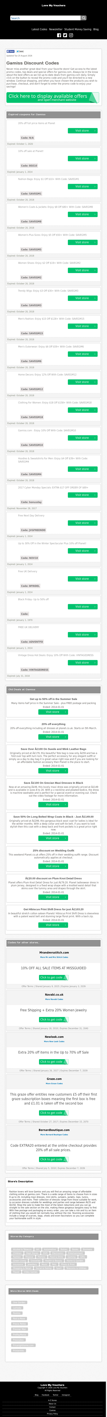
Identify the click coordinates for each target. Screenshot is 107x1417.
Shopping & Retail (22, 1268)
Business (87, 1249)
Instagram (66, 1395)
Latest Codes (39, 29)
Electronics (57, 1253)
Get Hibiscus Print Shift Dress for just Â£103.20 (54, 909)
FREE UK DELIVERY (28, 627)
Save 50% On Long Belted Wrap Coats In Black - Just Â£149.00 (53, 816)
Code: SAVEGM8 (31, 221)
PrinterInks (18, 1350)
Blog (96, 29)
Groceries (35, 1260)
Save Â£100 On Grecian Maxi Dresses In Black (53, 782)
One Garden (19, 1302)
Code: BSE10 (29, 165)
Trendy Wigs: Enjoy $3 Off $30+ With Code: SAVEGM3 (48, 290)
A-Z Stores (52, 1400)
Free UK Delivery (27, 571)
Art (37, 1249)
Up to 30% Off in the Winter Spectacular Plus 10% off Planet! (52, 543)
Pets (54, 1264)
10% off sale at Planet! (30, 151)
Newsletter (55, 29)
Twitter (55, 1395)
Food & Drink (56, 1257)
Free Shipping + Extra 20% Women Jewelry (53, 1010)
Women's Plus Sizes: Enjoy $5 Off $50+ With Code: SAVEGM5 (52, 235)
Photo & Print (68, 1264)
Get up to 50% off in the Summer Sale (53, 699)
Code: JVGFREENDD (33, 530)
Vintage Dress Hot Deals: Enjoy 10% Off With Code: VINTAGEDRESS (55, 655)
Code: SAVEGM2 (31, 277)
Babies (64, 1249)
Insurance (18, 1264)
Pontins (16, 1313)
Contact (52, 1407)
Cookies (52, 1410)
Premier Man (19, 1329)
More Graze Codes (54, 1083)
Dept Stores (32, 1253)
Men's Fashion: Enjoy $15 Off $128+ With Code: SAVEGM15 (51, 318)
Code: (24, 613)
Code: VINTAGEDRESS (34, 669)
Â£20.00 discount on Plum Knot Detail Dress (53, 878)
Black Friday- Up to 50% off (33, 599)
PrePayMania (19, 1334)
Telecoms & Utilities (76, 1268)
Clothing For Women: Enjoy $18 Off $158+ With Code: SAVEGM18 (55, 402)
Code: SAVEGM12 (32, 389)
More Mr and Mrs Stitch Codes (54, 957)
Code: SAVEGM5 (31, 249)
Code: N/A (27, 137)
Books (75, 1249)
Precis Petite (19, 1324)
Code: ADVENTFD (32, 641)
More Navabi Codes (54, 999)
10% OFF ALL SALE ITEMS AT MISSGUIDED (53, 968)
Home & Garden (75, 1260)
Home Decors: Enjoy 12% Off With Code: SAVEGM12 (47, 374)
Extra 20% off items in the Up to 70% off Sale (53, 1052)
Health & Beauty (53, 1260)
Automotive (50, 1249)
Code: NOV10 (29, 557)
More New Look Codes (54, 1041)
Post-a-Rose (19, 1318)
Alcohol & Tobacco (22, 1249)
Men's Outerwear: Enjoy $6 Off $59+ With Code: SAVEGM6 (51, 346)
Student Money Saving (77, 29)
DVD (45, 1253)
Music (44, 1264)
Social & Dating (43, 1268)
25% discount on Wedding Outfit (53, 850)
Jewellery (32, 1264)
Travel (16, 1272)
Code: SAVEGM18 (32, 417)
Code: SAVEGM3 (31, 305)
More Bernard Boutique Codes (54, 1135)
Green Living (19, 1260)
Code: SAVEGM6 (31, 361)
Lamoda (17, 1308)
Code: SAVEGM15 (32, 333)
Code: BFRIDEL (30, 585)
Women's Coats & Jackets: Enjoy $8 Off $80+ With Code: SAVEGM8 (55, 207)
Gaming (72, 1257)
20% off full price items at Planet (36, 123)
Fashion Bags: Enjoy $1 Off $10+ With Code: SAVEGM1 (48, 179)
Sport (59, 1268)
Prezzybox (18, 1340)
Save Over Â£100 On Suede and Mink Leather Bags (53, 749)
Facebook (45, 1395)
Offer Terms (27, 986)
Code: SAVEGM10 (32, 445)
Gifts (82, 1257)
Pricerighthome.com (23, 1345)
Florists (41, 1257)
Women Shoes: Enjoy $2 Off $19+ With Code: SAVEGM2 (49, 263)
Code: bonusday (31, 502)
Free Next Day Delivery (31, 515)
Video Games (30, 1272)
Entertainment (75, 1253)
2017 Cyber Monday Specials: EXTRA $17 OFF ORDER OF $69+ (53, 487)
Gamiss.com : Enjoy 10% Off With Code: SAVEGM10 (47, 430)
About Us (52, 1404)
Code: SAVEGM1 (31, 193)
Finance (29, 1257)
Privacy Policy (52, 1414)
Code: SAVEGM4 (31, 474)
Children (17, 1253)
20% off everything (53, 724)
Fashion (17, 1257)
